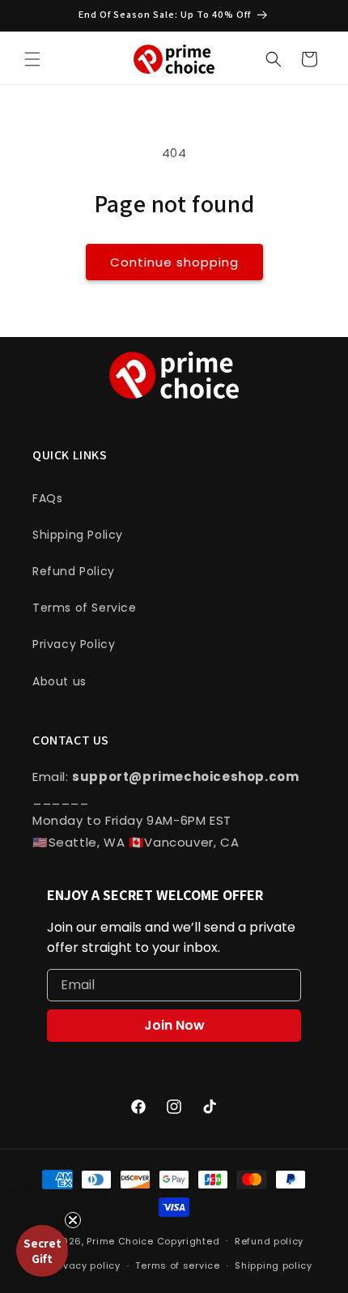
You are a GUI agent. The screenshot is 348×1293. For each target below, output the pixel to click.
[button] (32, 59)
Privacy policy (86, 1265)
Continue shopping (174, 262)
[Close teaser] (73, 1220)
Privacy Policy (73, 644)
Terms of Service (84, 608)
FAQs (47, 498)
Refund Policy (73, 571)
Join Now (174, 1025)
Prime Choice (120, 1240)
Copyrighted (188, 1240)
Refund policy (269, 1241)
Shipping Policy (77, 535)
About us (59, 681)
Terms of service (177, 1265)
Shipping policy (273, 1265)
